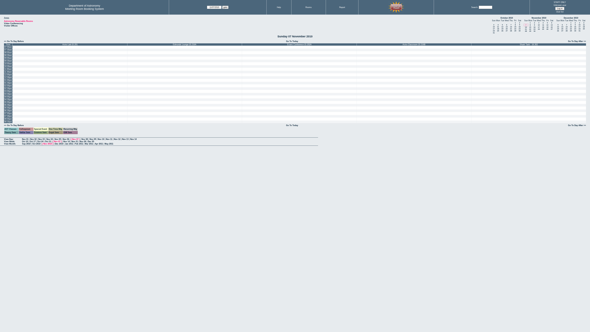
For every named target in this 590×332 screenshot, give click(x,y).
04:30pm (8, 99)
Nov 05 (58, 139)
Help (279, 7)
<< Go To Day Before (14, 41)
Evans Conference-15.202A (299, 44)
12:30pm (8, 77)
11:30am (8, 72)
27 (507, 31)
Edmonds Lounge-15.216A (184, 44)
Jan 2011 (69, 144)
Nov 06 (66, 139)
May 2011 (109, 144)
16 (520, 27)
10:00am (8, 63)
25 (498, 31)
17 (494, 29)
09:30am (8, 61)
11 (498, 27)
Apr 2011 (99, 144)
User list (560, 12)
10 (494, 27)
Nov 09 (93, 139)
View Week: (9, 141)
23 (520, 29)
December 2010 (571, 18)
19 (502, 29)
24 (494, 31)
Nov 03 (41, 139)
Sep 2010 (26, 144)
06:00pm (8, 108)
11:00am (8, 69)
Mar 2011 (89, 144)
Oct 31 (48, 141)
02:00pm (8, 86)
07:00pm (8, 113)
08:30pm (8, 122)
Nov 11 (109, 139)
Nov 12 (117, 139)
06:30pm (8, 110)
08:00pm (8, 119)
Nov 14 (133, 139)
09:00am (8, 58)
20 (507, 29)
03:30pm (8, 94)
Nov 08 (84, 139)
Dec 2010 (59, 144)
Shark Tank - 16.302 (529, 44)
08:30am (8, 55)
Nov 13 (125, 139)
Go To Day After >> (577, 41)
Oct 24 (40, 141)
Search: (474, 7)
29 (515, 31)
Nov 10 (101, 139)
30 (520, 31)
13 (507, 27)
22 (515, 29)
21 (511, 29)
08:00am (8, 52)
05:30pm (8, 105)
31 (494, 33)
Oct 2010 (36, 144)
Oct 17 (33, 141)
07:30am (8, 50)
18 (498, 29)
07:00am (8, 47)
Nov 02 (33, 139)
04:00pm (8, 97)
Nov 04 (49, 139)
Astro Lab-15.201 (70, 44)
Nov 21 (74, 141)
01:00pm (8, 80)
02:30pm (8, 88)
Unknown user (560, 5)
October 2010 (506, 18)
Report (342, 7)
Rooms (308, 7)
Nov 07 (75, 139)
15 (515, 27)
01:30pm (8, 83)
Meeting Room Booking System (84, 8)
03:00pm (8, 91)
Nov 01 (25, 139)
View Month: (10, 144)
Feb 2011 (79, 144)
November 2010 (539, 18)
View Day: (8, 139)
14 (511, 27)
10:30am (8, 66)
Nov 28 (83, 141)
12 (502, 27)
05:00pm (8, 102)
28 (511, 31)
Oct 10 (25, 141)
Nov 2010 (47, 144)
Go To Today (292, 41)
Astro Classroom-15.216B (414, 44)
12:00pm (8, 74)
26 (502, 31)
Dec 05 (91, 141)
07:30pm (8, 116)
